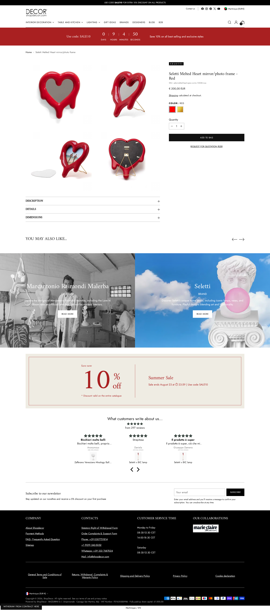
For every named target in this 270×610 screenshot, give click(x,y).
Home (29, 52)
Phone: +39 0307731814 (94, 539)
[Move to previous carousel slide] (234, 239)
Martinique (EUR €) (37, 593)
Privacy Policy (180, 576)
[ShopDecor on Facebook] (202, 8)
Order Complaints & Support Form (99, 533)
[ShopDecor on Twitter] (214, 8)
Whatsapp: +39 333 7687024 (97, 551)
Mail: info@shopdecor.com (95, 556)
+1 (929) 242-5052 (91, 545)
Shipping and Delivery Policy (135, 576)
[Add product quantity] (181, 126)
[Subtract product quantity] (172, 126)
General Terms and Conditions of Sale (45, 576)
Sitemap (30, 545)
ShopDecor (48, 598)
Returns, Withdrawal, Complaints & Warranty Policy (90, 576)
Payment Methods (35, 533)
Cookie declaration (225, 576)
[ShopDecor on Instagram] (206, 8)
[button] (132, 469)
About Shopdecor (35, 528)
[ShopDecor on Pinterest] (210, 8)
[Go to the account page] (236, 22)
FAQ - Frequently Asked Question (43, 539)
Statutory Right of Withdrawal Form (99, 528)
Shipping (173, 95)
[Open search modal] (229, 22)
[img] (135, 424)
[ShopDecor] (37, 12)
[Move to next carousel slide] (241, 239)
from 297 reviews (135, 428)
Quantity (173, 119)
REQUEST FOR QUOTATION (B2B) (206, 146)
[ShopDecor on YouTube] (218, 8)
